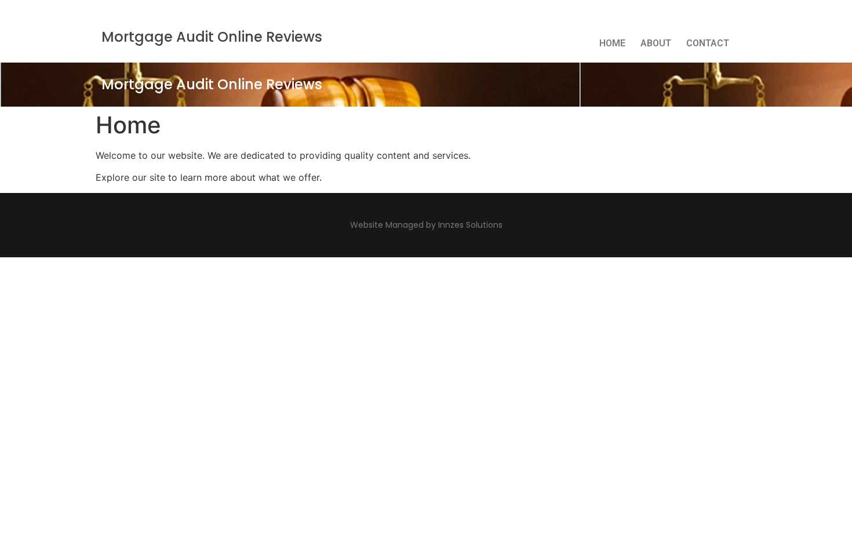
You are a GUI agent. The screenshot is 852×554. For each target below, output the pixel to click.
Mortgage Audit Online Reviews (211, 36)
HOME (612, 43)
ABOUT (655, 43)
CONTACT (707, 43)
